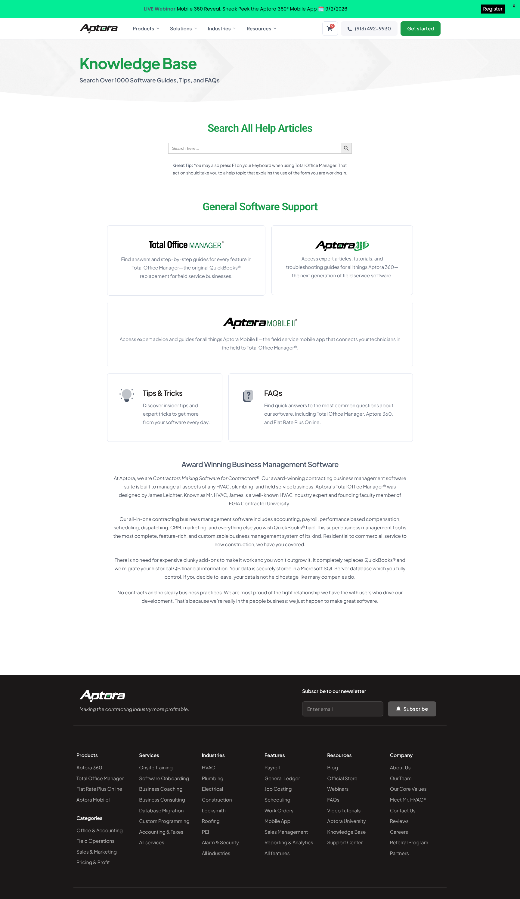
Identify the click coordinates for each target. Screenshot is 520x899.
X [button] (513, 5)
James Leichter (165, 495)
